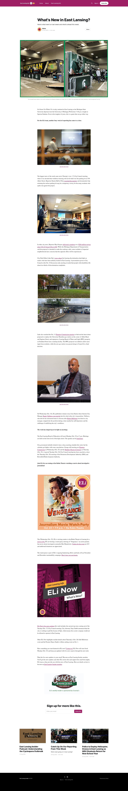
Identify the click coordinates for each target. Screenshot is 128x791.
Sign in (96, 3)
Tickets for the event (78, 544)
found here (80, 438)
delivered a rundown (69, 244)
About (47, 3)
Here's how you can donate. (69, 555)
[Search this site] (92, 3)
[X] (64, 777)
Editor (44, 28)
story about (58, 258)
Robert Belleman (72, 418)
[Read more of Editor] (39, 29)
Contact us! (69, 648)
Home (41, 3)
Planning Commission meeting (65, 334)
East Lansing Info (56, 3)
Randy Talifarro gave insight (51, 416)
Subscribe (104, 3)
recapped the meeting (70, 181)
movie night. (41, 542)
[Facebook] (67, 777)
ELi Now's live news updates (45, 626)
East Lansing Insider (24, 778)
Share (87, 29)
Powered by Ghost (104, 778)
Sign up (61, 779)
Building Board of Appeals (73, 450)
